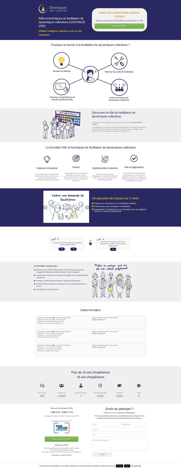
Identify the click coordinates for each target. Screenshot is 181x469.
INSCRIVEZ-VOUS (119, 26)
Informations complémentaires (61, 455)
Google (94, 319)
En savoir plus (136, 466)
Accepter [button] (119, 466)
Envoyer (102, 454)
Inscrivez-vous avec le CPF (61, 439)
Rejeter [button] (127, 466)
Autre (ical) (101, 319)
